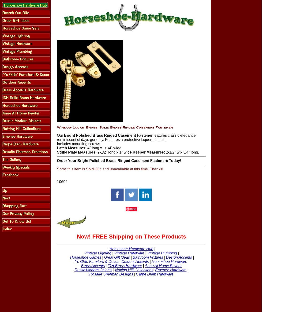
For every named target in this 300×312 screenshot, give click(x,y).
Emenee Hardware (171, 270)
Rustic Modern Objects (93, 270)
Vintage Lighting (97, 253)
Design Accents (179, 257)
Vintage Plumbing (162, 253)
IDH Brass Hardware (125, 266)
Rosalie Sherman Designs (111, 274)
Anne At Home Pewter (163, 266)
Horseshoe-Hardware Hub (131, 249)
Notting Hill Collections (134, 270)
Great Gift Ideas (117, 257)
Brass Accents (93, 266)
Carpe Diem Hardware (154, 274)
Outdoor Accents (135, 262)
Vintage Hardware (129, 253)
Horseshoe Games (85, 257)
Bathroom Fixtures (148, 257)
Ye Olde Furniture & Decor (97, 262)
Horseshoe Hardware (169, 262)
